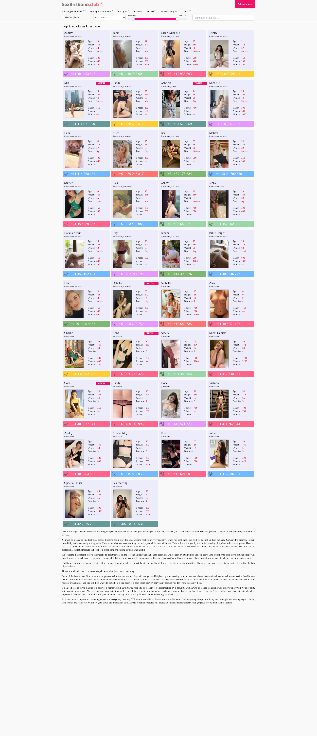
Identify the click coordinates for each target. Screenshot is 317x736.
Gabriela (166, 82)
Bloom (165, 232)
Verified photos (72, 17)
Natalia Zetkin (72, 232)
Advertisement (245, 4)
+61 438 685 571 (131, 124)
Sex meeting (120, 482)
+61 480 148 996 (131, 424)
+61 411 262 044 (228, 424)
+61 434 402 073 (83, 374)
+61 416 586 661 (228, 474)
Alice (116, 133)
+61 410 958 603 (131, 74)
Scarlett (68, 182)
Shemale (138, 11)
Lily (115, 232)
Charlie (68, 332)
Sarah (116, 32)
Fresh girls (123, 11)
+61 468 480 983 (131, 224)
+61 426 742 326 (131, 374)
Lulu (67, 133)
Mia (66, 82)
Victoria (214, 383)
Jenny (212, 182)
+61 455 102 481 (83, 274)
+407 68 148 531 (131, 524)
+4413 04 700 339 (229, 174)
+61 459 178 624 (179, 174)
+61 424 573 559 (179, 124)
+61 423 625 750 (131, 324)
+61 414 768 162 (83, 174)
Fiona (164, 383)
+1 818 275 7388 (228, 124)
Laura (67, 283)
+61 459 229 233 (83, 224)
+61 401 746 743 (228, 274)
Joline (212, 433)
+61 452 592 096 (228, 224)
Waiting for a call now (101, 11)
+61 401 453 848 (83, 74)
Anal (187, 11)
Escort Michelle (170, 32)
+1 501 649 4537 (83, 324)
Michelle (214, 82)
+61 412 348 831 (228, 374)
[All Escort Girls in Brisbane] (81, 4)
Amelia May (120, 433)
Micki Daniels (217, 332)
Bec (163, 133)
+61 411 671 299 (83, 124)
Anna (116, 332)
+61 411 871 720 (179, 424)
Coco (67, 383)
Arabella (166, 283)
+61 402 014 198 (131, 274)
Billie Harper (217, 232)
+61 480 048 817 (131, 174)
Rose (164, 433)
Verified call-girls (169, 11)
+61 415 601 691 (179, 474)
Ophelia (117, 283)
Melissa (213, 133)
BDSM (151, 11)
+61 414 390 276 (179, 274)
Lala (115, 182)
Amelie (165, 332)
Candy (116, 82)
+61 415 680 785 (179, 324)
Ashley (68, 32)
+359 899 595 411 (229, 74)
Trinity (213, 32)
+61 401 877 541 (83, 424)
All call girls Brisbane (74, 11)
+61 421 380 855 (179, 374)
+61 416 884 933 (131, 474)
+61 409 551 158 (228, 324)
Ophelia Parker (73, 482)
